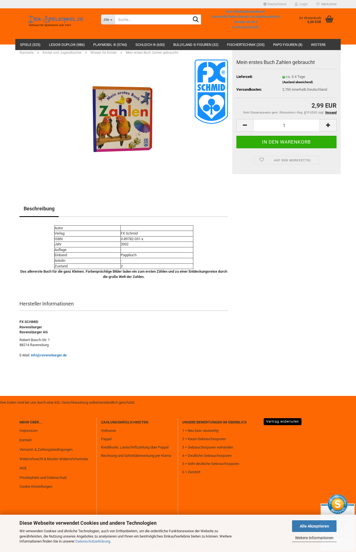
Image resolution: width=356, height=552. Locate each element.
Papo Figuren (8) (288, 45)
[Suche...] (196, 20)
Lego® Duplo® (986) (67, 45)
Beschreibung (39, 208)
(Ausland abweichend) (297, 82)
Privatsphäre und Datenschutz (43, 477)
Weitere (318, 45)
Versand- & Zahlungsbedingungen (46, 449)
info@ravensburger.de (49, 355)
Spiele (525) (30, 45)
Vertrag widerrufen (282, 421)
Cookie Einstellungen (35, 486)
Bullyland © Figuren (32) (196, 45)
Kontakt (25, 440)
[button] (275, 4)
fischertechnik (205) (246, 45)
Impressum (28, 430)
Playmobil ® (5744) (110, 45)
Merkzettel (328, 4)
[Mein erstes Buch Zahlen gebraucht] (124, 122)
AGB (22, 468)
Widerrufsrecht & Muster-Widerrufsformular (53, 459)
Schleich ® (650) (150, 45)
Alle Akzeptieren (314, 526)
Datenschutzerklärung (92, 541)
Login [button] (303, 4)
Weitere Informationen (314, 538)
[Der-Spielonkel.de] (56, 23)
